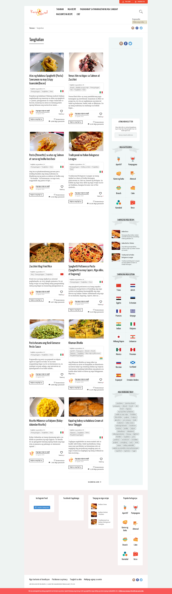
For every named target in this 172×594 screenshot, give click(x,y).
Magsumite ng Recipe (64, 14)
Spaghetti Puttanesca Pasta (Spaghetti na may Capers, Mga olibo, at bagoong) (86, 270)
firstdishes (133, 414)
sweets (136, 442)
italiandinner (121, 431)
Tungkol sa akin (76, 579)
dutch (133, 290)
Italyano (133, 328)
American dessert (130, 403)
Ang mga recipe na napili (43, 111)
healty (134, 420)
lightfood (135, 434)
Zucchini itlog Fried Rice (40, 266)
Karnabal (118, 208)
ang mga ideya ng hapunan (125, 411)
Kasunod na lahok (93, 482)
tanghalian (127, 437)
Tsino (119, 290)
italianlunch (130, 431)
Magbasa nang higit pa (36, 119)
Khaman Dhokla (75, 342)
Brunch (72, 87)
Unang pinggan (35, 91)
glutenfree (118, 420)
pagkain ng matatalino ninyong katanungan (125, 448)
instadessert (132, 425)
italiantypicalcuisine (118, 434)
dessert (122, 409)
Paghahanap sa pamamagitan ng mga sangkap (99, 9)
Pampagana (79, 351)
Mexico (118, 354)
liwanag (129, 434)
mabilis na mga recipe (121, 414)
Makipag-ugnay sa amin (93, 579)
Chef (78, 14)
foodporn (134, 417)
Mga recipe (72, 9)
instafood (118, 428)
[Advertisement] (66, 225)
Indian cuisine (130, 423)
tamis (131, 442)
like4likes (118, 437)
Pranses (119, 316)
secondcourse (125, 439)
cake (136, 406)
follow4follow (118, 417)
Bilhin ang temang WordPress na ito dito (131, 591)
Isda (71, 90)
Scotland (132, 367)
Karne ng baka (118, 179)
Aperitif (72, 351)
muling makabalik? (128, 445)
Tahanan (60, 9)
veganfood (118, 451)
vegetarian (127, 451)
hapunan (128, 409)
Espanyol (118, 380)
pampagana (116, 406)
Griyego (133, 316)
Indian (118, 328)
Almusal (87, 351)
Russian (119, 367)
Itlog (32, 274)
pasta (133, 437)
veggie (134, 451)
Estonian (132, 303)
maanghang (123, 442)
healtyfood (120, 423)
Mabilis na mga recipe (82, 87)
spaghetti (115, 442)
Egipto (118, 303)
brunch (131, 406)
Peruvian (133, 354)
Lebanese (132, 341)
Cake (133, 193)
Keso (133, 208)
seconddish (134, 439)
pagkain (126, 417)
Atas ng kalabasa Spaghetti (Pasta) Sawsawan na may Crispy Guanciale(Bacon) (46, 79)
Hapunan (73, 353)
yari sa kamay (127, 420)
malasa (119, 445)
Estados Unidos (133, 380)
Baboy (87, 432)
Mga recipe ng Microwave (93, 353)
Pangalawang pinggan (76, 355)
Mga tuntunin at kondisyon (39, 579)
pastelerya (116, 439)
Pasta (51, 91)
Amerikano (119, 403)
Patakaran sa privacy (59, 579)
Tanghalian (45, 91)
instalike (126, 428)
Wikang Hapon (118, 341)
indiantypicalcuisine (121, 425)
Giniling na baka (85, 167)
